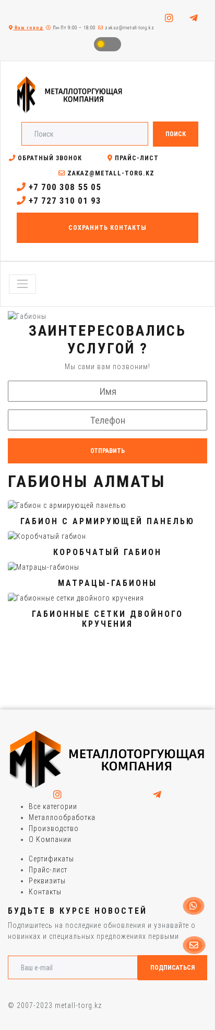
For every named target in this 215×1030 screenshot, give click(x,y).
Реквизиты (47, 881)
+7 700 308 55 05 (63, 187)
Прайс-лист (136, 158)
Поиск (175, 134)
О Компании (50, 839)
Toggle (107, 44)
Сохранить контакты (107, 227)
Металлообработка (62, 817)
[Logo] (107, 759)
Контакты (45, 892)
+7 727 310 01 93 (63, 200)
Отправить (107, 451)
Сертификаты (51, 859)
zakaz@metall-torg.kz (128, 27)
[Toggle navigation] (22, 283)
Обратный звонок (49, 158)
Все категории (53, 806)
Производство (54, 828)
